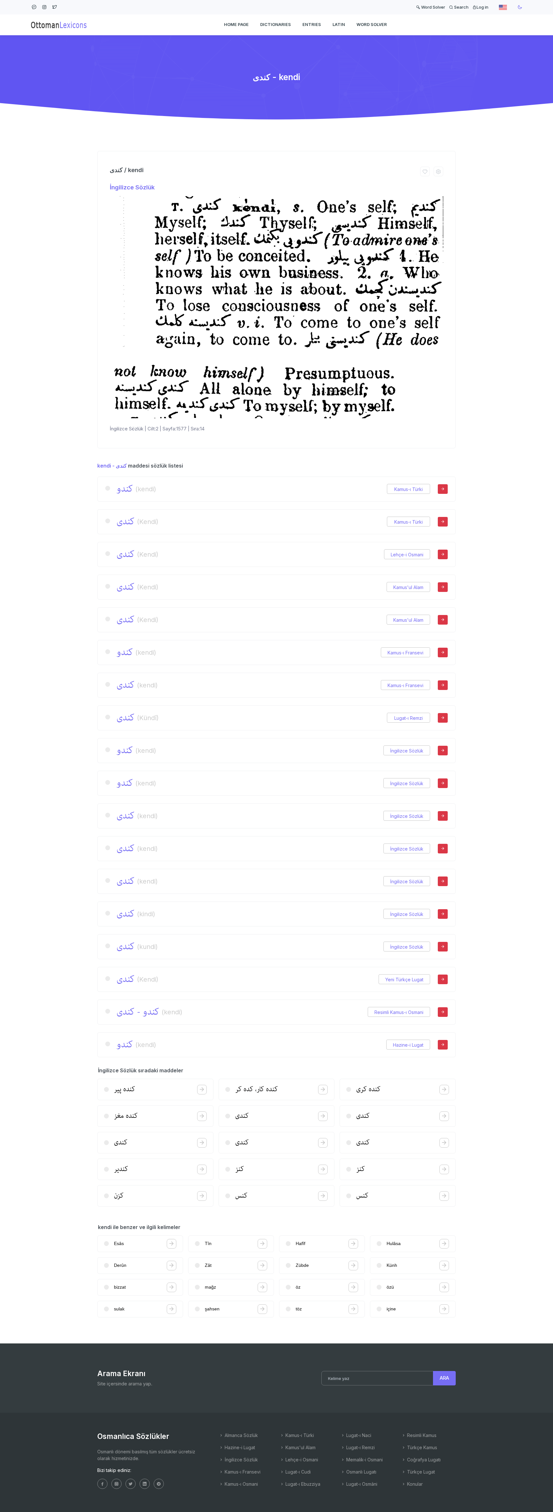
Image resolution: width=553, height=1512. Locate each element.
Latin (339, 24)
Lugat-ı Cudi (297, 1472)
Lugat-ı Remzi (408, 718)
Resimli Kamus (421, 1435)
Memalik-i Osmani (364, 1459)
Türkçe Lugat (420, 1472)
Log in (482, 7)
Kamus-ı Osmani (240, 1484)
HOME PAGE (236, 24)
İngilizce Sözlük (132, 187)
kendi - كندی (112, 465)
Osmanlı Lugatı (360, 1472)
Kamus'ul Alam (408, 587)
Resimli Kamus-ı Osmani (398, 1012)
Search (461, 7)
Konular (414, 1484)
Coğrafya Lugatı (423, 1459)
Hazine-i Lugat (408, 1045)
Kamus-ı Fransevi (405, 652)
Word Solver (432, 7)
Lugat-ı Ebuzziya (302, 1484)
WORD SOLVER (372, 24)
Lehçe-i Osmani (407, 554)
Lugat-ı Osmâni (361, 1484)
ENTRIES (311, 24)
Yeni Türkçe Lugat (404, 979)
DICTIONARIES (275, 24)
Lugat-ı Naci (358, 1435)
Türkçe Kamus (421, 1447)
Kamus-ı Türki (408, 489)
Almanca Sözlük (240, 1435)
